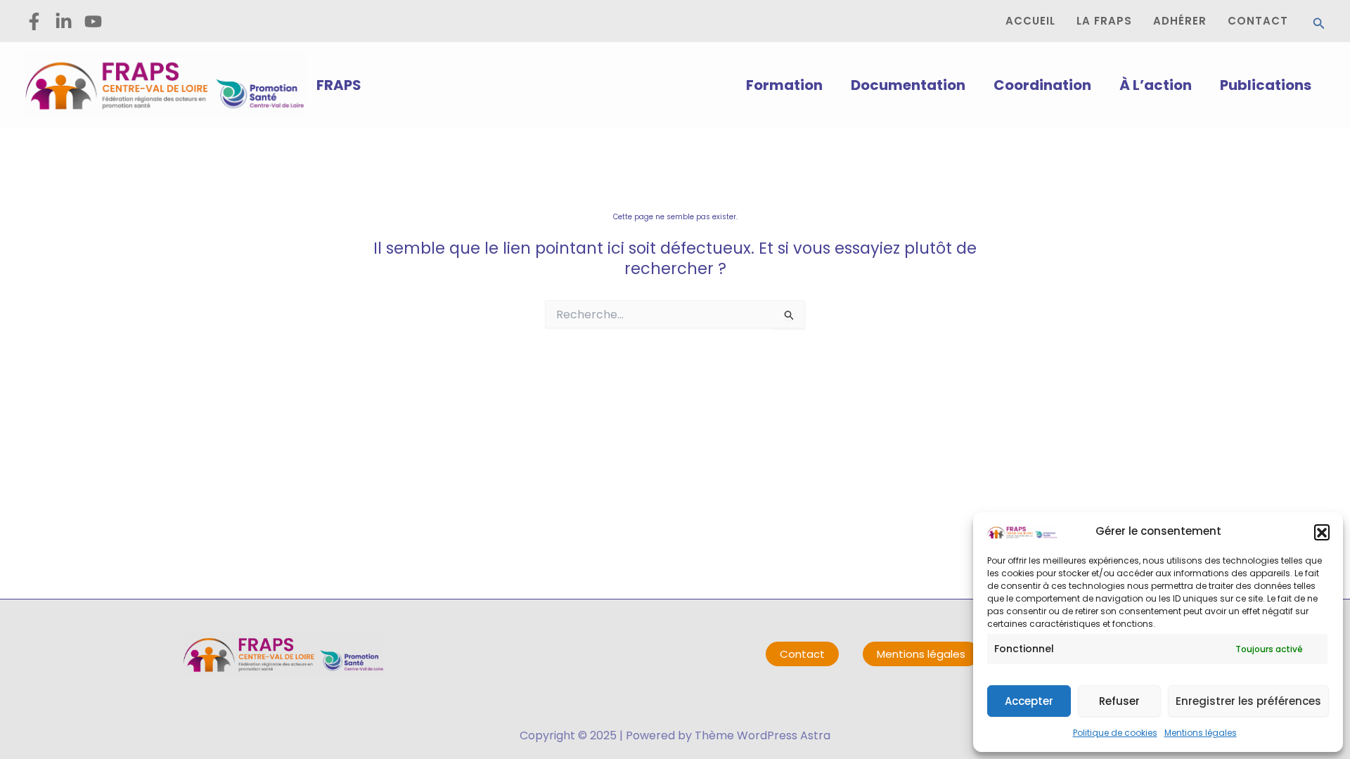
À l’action (1155, 85)
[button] (1322, 532)
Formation (784, 85)
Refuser (1119, 701)
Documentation (908, 85)
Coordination (1042, 85)
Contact (802, 654)
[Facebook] (34, 21)
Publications (1265, 85)
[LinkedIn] (63, 21)
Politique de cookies (1115, 733)
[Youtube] (93, 21)
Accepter (1029, 701)
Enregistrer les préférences (1248, 701)
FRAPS (338, 85)
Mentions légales (1200, 733)
